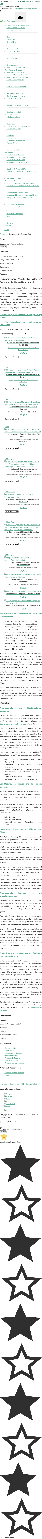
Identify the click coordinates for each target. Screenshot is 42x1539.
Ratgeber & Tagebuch (14, 214)
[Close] (1, 1127)
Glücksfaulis (11, 124)
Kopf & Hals (11, 42)
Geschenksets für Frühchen (16, 96)
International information (9, 6)
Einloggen (19, 8)
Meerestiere (11, 138)
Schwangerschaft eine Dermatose (13, 724)
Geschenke (8, 152)
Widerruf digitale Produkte (14, 1063)
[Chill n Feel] (7, 21)
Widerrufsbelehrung (12, 1058)
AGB (22, 1084)
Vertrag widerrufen (11, 1060)
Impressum (4, 1084)
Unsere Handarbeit (13, 150)
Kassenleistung (12, 65)
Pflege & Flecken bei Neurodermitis (20, 197)
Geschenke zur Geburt (15, 93)
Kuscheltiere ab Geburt (15, 98)
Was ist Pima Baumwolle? (16, 86)
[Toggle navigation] (20, 17)
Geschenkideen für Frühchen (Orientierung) (22, 186)
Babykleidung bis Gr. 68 (15, 72)
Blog (8, 216)
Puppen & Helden (13, 143)
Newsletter (9, 1050)
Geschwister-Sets (13, 129)
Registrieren (32, 8)
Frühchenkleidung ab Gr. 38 (17, 75)
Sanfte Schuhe (12, 58)
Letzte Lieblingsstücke (15, 80)
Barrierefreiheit (31, 1084)
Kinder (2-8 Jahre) (13, 51)
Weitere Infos (5, 703)
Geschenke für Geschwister (17, 157)
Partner (7, 1075)
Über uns (8, 225)
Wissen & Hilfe (10, 181)
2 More (8, 555)
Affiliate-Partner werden (14, 1072)
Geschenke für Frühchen (15, 160)
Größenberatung (10, 1055)
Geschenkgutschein (14, 112)
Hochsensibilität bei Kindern (17, 204)
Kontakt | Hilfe (10, 1048)
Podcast (3, 1031)
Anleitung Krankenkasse (15, 67)
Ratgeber (3, 1027)
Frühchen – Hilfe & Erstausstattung (20, 183)
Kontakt (9, 223)
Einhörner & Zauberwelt (15, 140)
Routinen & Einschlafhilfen (16, 169)
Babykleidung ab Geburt (13, 70)
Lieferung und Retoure (13, 1053)
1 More (8, 459)
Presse (3, 1038)
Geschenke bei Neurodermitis (17, 162)
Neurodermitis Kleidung (15, 28)
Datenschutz (14, 1084)
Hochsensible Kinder (14, 30)
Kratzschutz (10, 37)
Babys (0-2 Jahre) (13, 49)
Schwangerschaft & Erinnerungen (19, 105)
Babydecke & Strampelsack (17, 77)
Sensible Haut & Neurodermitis (16, 25)
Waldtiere (10, 135)
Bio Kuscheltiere (10, 114)
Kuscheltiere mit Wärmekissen (18, 126)
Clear (7, 367)
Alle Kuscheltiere (13, 117)
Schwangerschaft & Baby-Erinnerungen (21, 171)
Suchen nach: (5, 244)
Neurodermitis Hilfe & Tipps (17, 192)
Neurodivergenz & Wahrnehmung (19, 207)
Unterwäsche (11, 39)
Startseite (4, 234)
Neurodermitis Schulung (9, 1035)
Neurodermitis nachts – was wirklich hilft (22, 195)
